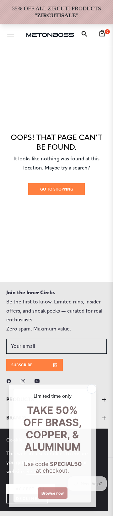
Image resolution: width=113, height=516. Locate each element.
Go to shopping (56, 189)
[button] (85, 34)
